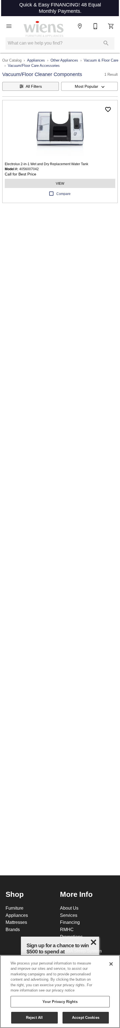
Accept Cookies (85, 1017)
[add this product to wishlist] (108, 109)
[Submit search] (106, 43)
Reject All (34, 1017)
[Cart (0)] (111, 26)
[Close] (111, 964)
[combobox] (89, 86)
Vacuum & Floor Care (101, 60)
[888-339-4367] (95, 26)
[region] (60, 991)
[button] (9, 26)
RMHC (67, 929)
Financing (70, 922)
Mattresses (16, 922)
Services (68, 915)
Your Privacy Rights (59, 1001)
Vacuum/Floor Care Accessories (34, 65)
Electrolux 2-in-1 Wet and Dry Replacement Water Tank (46, 164)
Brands (13, 929)
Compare (63, 194)
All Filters (34, 86)
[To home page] (43, 26)
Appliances (36, 60)
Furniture (14, 907)
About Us (69, 907)
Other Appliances (64, 60)
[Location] (80, 26)
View (60, 183)
